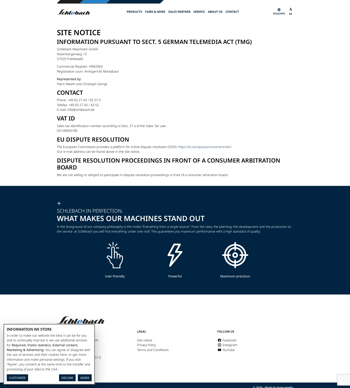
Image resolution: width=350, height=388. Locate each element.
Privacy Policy (146, 345)
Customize (17, 378)
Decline (67, 378)
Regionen (279, 13)
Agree (84, 378)
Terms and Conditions (153, 350)
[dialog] (49, 354)
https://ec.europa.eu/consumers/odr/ (205, 147)
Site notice (144, 340)
